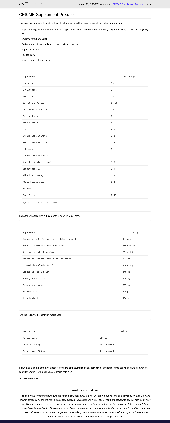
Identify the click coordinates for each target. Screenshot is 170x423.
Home (81, 4)
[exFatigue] (30, 4)
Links (148, 4)
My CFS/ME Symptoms (98, 4)
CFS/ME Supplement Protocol (128, 4)
